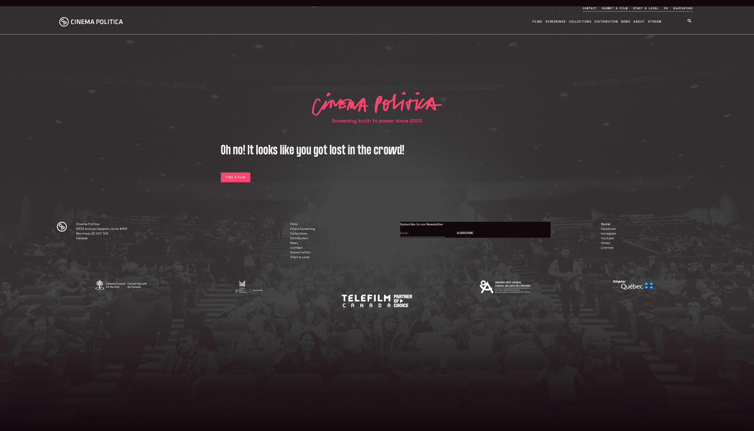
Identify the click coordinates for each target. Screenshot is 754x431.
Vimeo (605, 243)
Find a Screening (302, 229)
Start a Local (646, 8)
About (639, 21)
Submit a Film (615, 8)
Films (537, 21)
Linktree (607, 248)
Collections (580, 21)
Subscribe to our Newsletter (421, 224)
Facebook (608, 229)
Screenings (555, 21)
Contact (590, 8)
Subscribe (465, 233)
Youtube (607, 238)
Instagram (608, 233)
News (625, 21)
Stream (655, 21)
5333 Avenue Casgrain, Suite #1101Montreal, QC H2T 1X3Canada (101, 233)
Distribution (606, 21)
